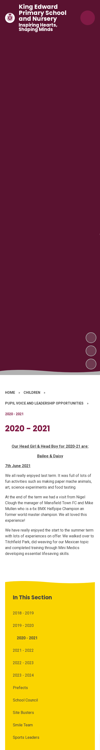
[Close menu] (87, 17)
